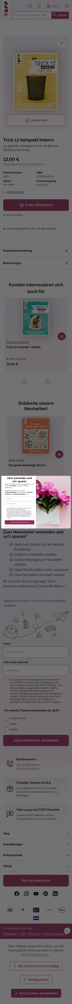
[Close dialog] (69, 477)
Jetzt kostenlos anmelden (19, 522)
